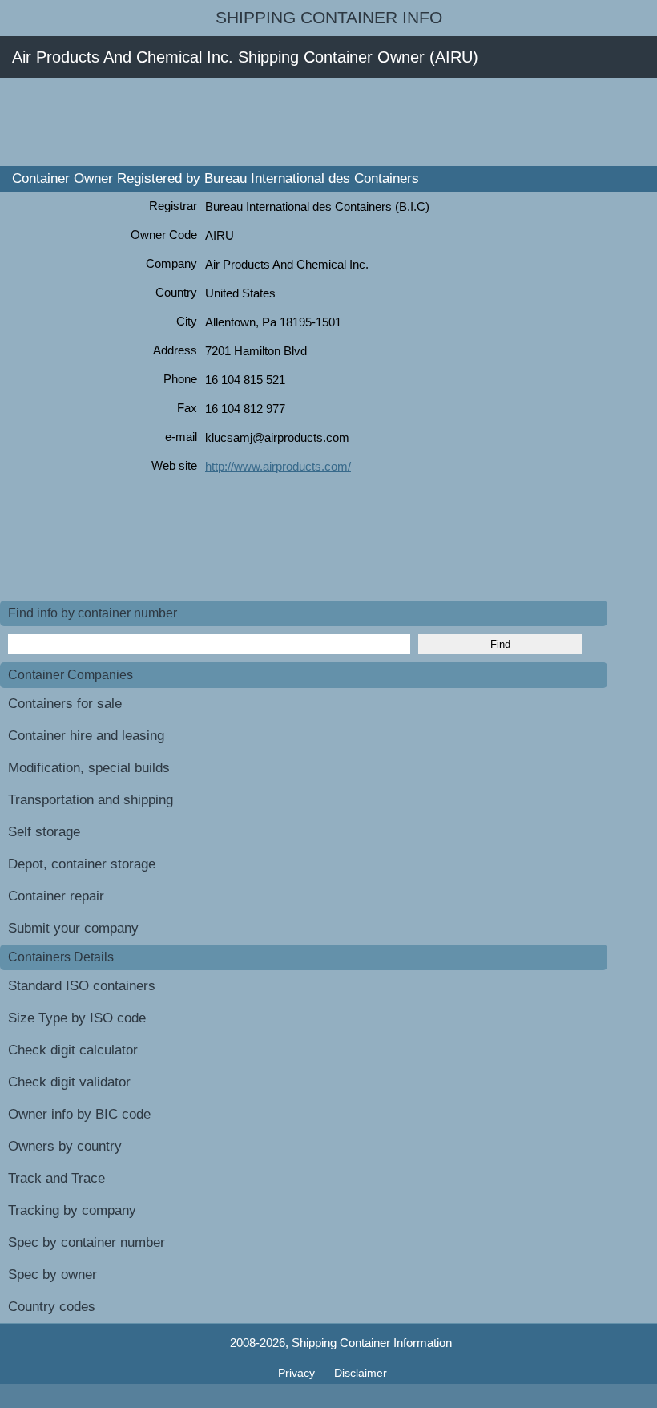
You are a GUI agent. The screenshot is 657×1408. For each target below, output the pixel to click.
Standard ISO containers (81, 985)
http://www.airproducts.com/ (278, 466)
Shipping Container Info (329, 17)
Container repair (56, 896)
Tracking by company (72, 1210)
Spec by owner (52, 1274)
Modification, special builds (89, 767)
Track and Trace (56, 1178)
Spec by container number (86, 1242)
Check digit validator (69, 1082)
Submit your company (73, 928)
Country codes (51, 1306)
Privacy (298, 1372)
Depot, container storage (81, 864)
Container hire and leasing (86, 735)
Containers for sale (65, 703)
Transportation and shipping (90, 799)
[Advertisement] (291, 122)
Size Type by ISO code (77, 1018)
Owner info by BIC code (79, 1114)
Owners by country (65, 1146)
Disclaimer (360, 1372)
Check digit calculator (73, 1050)
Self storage (44, 832)
